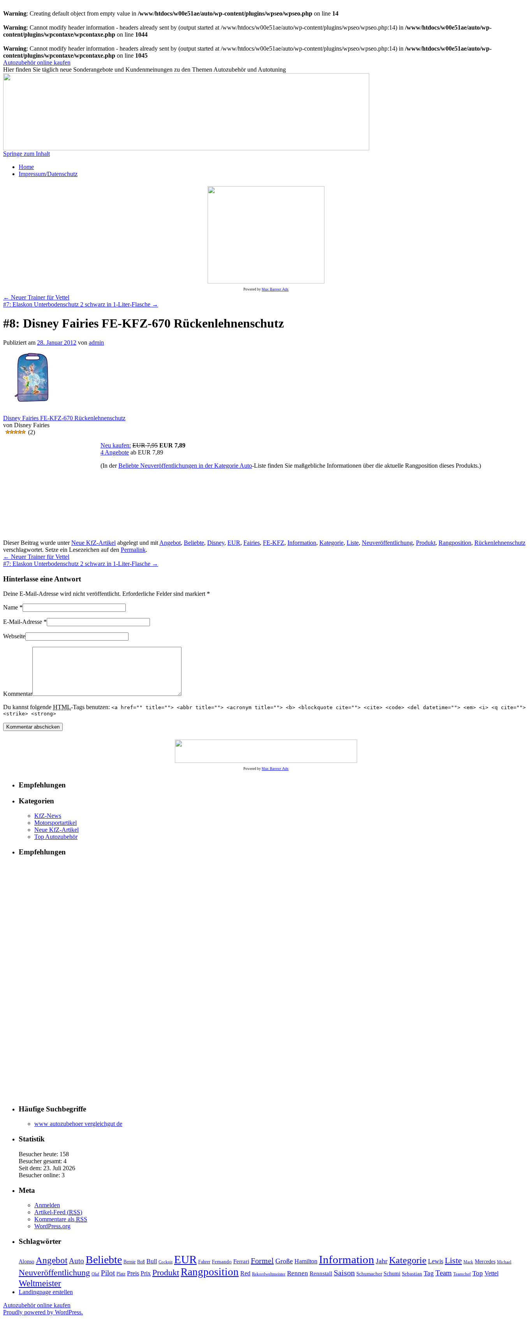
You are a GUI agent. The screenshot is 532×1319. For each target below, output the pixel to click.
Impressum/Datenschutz (48, 174)
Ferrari (241, 1261)
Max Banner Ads (275, 289)
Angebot (170, 542)
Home (26, 167)
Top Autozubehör (56, 836)
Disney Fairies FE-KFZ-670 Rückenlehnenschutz (64, 418)
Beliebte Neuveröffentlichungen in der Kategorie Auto (185, 465)
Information (301, 542)
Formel (262, 1260)
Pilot (108, 1273)
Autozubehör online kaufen (36, 62)
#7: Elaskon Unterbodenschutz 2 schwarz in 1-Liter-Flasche (80, 304)
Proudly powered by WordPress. (43, 1312)
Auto (76, 1261)
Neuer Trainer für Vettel (36, 297)
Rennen (297, 1273)
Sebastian (412, 1274)
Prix (146, 1273)
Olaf (95, 1273)
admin (96, 342)
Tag (429, 1273)
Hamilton (305, 1261)
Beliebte (194, 542)
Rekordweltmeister (268, 1274)
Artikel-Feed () (58, 1212)
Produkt (425, 542)
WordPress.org (52, 1226)
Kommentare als (60, 1219)
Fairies (251, 542)
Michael (504, 1261)
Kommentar (17, 693)
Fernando (222, 1261)
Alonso (26, 1261)
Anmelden (47, 1205)
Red (245, 1273)
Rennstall (321, 1273)
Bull (151, 1261)
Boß (141, 1261)
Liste (353, 542)
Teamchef (462, 1273)
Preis (133, 1273)
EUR (233, 542)
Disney (215, 542)
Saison (344, 1273)
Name (10, 607)
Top (477, 1273)
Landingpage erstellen (46, 1292)
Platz (120, 1274)
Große (284, 1261)
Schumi (392, 1273)
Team (443, 1273)
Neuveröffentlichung (387, 542)
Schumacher (369, 1274)
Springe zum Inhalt (26, 153)
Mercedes (485, 1261)
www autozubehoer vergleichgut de (78, 1123)
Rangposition (455, 542)
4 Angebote (114, 452)
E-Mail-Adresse (22, 621)
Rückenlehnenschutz (499, 542)
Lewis (435, 1261)
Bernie (129, 1261)
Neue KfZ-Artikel (93, 542)
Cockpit (166, 1262)
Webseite (14, 636)
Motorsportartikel (55, 822)
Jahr (382, 1261)
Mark (468, 1262)
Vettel (491, 1273)
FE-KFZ (273, 542)
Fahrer (204, 1261)
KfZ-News (47, 815)
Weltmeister (40, 1283)
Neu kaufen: (115, 445)
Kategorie (331, 542)
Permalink (133, 549)
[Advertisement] (51, 490)
